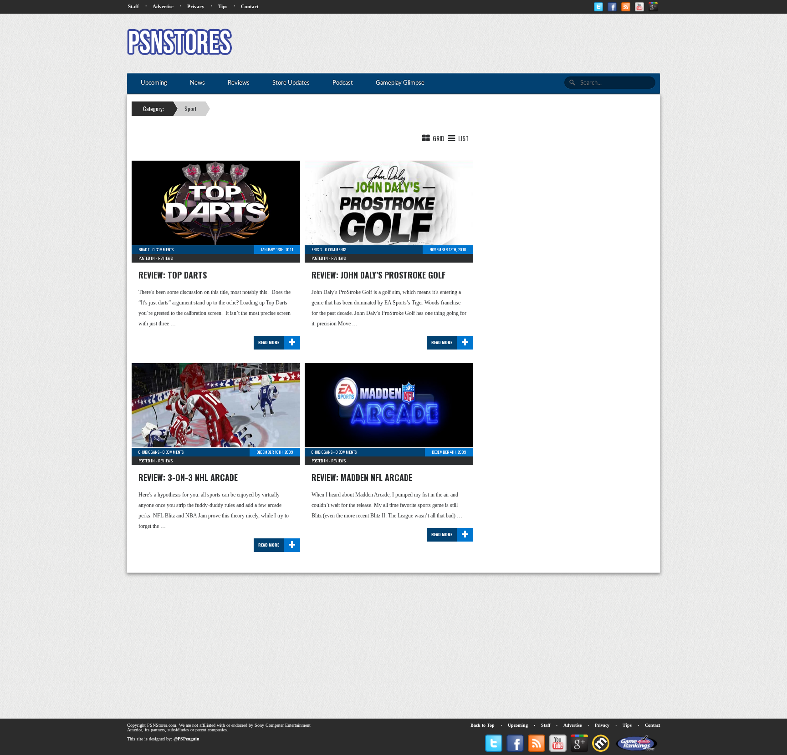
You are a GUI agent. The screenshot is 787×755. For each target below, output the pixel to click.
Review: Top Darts (172, 275)
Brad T (143, 249)
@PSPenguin (186, 738)
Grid (438, 138)
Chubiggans (148, 452)
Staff (133, 6)
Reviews (165, 258)
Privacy (195, 6)
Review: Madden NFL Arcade (362, 477)
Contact (250, 6)
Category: (153, 108)
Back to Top (482, 725)
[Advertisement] (494, 43)
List (463, 138)
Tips (222, 6)
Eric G (317, 249)
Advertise (163, 6)
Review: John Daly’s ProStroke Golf (378, 275)
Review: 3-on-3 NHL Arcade (188, 477)
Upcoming (518, 725)
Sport (190, 108)
